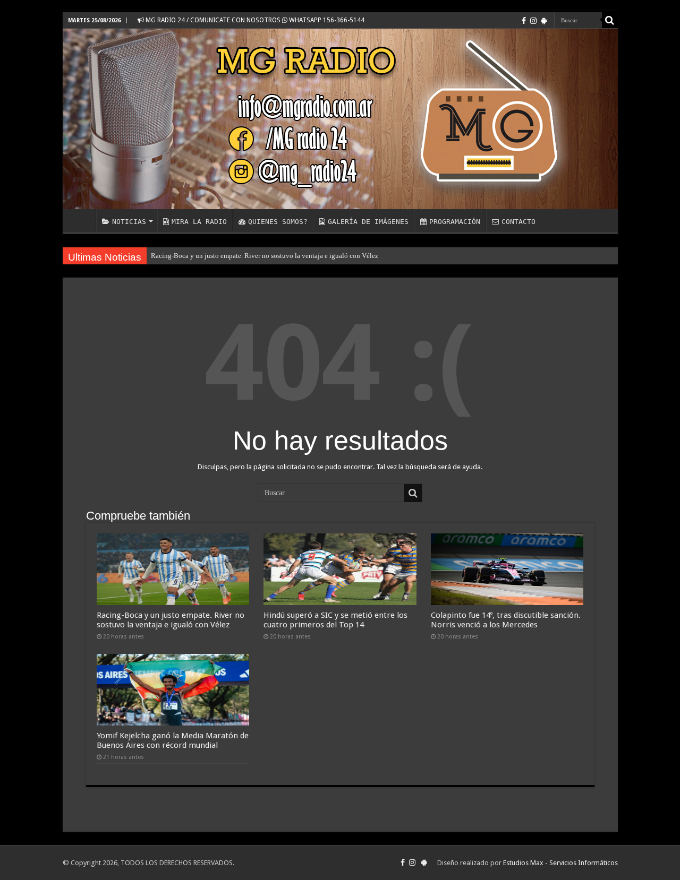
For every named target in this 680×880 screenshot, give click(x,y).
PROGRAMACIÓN (454, 222)
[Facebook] (524, 20)
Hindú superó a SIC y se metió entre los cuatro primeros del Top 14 (335, 619)
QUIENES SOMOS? (278, 222)
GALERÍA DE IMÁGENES (368, 222)
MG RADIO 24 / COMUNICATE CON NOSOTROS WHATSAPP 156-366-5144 (254, 20)
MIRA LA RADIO (199, 222)
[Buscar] (610, 20)
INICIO (82, 220)
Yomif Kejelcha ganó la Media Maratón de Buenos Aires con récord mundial (173, 740)
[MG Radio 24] (340, 119)
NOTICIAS (129, 222)
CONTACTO (519, 222)
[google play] (544, 20)
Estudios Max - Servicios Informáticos (560, 863)
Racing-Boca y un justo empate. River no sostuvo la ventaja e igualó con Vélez (264, 256)
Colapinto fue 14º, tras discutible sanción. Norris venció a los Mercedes (506, 619)
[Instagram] (533, 20)
